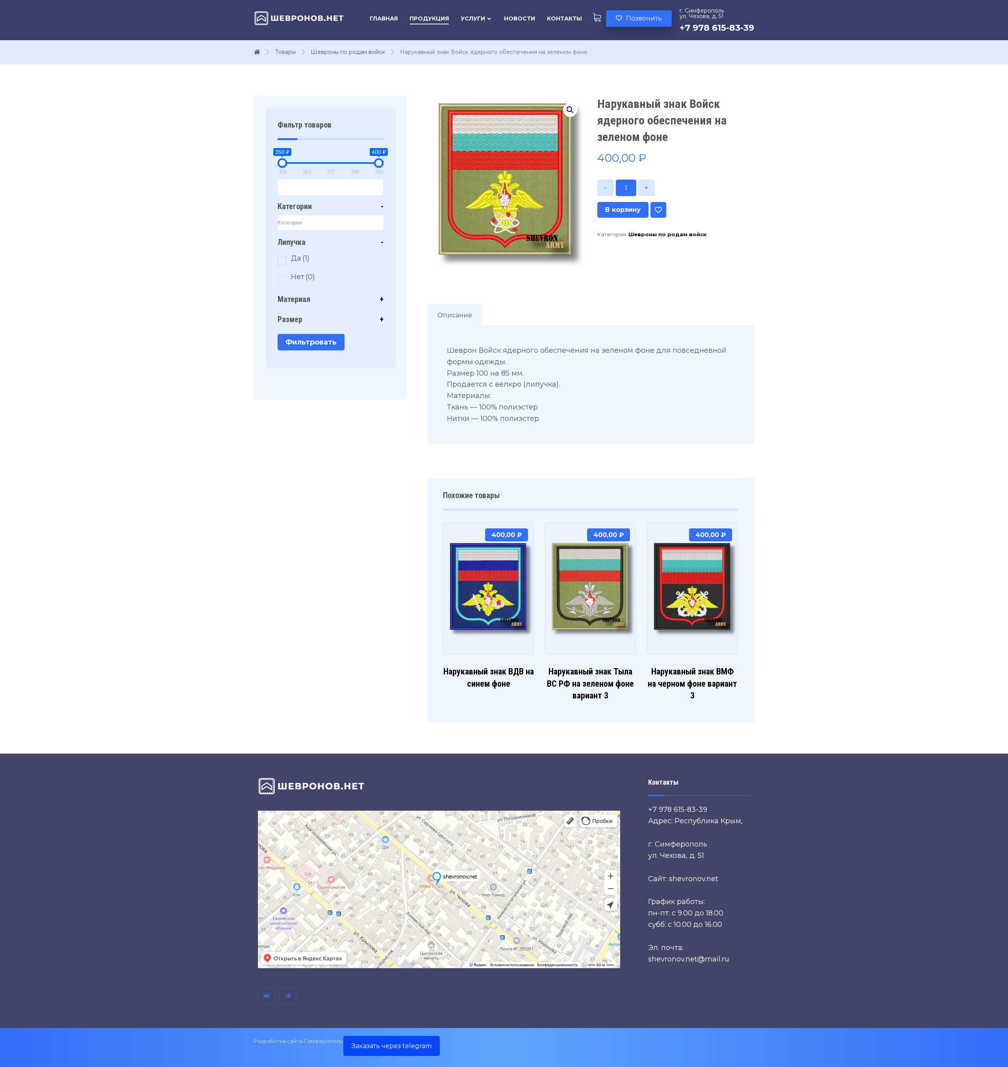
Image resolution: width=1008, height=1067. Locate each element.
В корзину (623, 209)
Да (300, 258)
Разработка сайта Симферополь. (298, 1041)
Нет (303, 276)
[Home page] (257, 52)
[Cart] (597, 16)
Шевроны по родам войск (667, 234)
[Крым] (299, 18)
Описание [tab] (454, 315)
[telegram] (287, 995)
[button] (570, 110)
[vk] (266, 995)
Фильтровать (311, 342)
